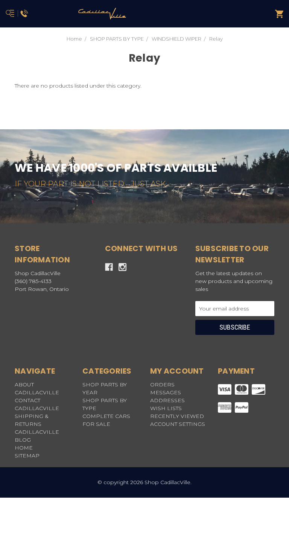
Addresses (167, 400)
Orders (162, 384)
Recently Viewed (177, 416)
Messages (165, 392)
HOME (24, 447)
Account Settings (177, 424)
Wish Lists (166, 408)
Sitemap (27, 455)
